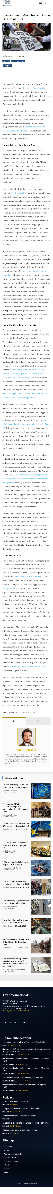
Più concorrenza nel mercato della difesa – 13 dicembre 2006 (15, 942)
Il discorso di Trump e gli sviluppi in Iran (19, 1130)
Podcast (5, 1105)
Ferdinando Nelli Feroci (11, 868)
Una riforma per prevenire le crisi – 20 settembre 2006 (15, 902)
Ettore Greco (7, 926)
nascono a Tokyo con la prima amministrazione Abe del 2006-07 (26, 424)
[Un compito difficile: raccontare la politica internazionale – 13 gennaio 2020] (41, 810)
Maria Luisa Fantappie (16, 1112)
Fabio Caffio (13, 1119)
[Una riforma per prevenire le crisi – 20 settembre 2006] (41, 907)
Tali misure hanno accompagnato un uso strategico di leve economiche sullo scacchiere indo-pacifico (25, 479)
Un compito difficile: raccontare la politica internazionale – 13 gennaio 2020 (15, 808)
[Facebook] (12, 76)
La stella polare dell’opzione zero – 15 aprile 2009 (15, 921)
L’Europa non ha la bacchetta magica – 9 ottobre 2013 (15, 863)
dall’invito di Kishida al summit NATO (27, 666)
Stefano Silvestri (8, 887)
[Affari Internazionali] (17, 3)
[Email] (35, 76)
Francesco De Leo (9, 815)
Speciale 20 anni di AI (9, 1055)
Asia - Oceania (17, 61)
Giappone (7, 66)
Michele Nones (8, 948)
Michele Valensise (9, 851)
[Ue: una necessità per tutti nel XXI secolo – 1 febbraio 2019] (41, 829)
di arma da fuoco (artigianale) (36, 88)
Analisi (6, 61)
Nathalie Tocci (8, 829)
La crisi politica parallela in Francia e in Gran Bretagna (15, 786)
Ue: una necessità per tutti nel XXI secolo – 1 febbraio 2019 (15, 824)
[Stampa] (41, 76)
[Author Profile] (14, 721)
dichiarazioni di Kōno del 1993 (28, 576)
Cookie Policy (23, 1010)
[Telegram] (29, 76)
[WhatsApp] (24, 76)
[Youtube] (19, 1022)
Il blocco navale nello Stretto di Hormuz (19, 1116)
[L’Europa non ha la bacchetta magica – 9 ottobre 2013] (41, 868)
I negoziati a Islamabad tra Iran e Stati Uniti (20, 1108)
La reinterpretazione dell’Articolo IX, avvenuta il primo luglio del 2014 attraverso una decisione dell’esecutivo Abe (24, 373)
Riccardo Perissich (9, 790)
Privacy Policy (8, 1010)
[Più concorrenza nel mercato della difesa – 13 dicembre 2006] (41, 945)
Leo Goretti (7, 969)
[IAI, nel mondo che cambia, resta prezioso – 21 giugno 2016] (41, 849)
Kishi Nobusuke (18, 193)
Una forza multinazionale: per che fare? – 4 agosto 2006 (15, 882)
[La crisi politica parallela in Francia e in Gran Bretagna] (41, 791)
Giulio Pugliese (8, 56)
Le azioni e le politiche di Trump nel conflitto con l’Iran (25, 1123)
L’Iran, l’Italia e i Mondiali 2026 (15, 1101)
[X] (18, 76)
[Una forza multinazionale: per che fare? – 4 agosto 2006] (41, 887)
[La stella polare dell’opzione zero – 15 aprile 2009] (41, 926)
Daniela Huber (19, 969)
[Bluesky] (24, 1022)
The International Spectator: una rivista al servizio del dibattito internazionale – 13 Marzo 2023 (15, 962)
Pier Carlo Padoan (9, 906)
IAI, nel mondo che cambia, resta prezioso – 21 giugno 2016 (14, 845)
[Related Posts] (38, 721)
